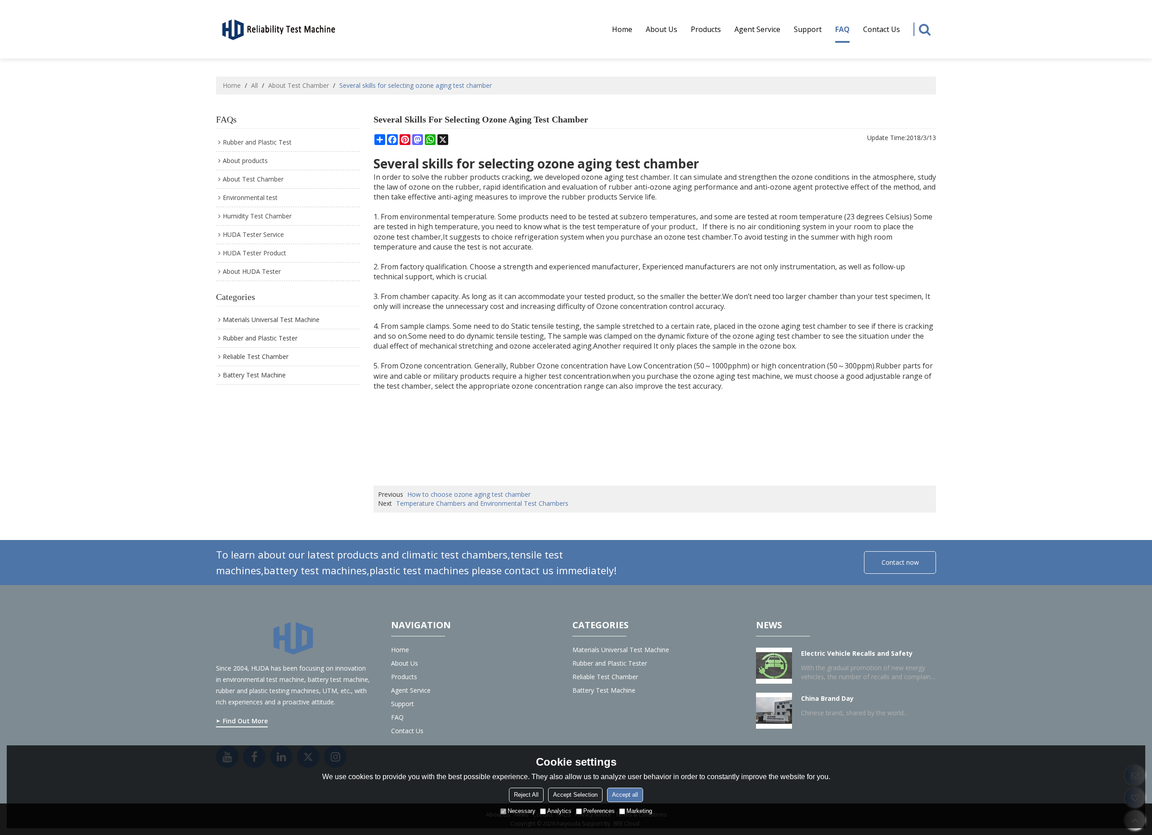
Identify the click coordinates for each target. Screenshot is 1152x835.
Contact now (900, 562)
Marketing (639, 811)
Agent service (757, 29)
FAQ (842, 29)
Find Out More (245, 721)
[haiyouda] (279, 28)
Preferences (599, 811)
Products (706, 29)
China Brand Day (827, 698)
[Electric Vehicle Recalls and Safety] (774, 666)
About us (661, 29)
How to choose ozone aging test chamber (469, 494)
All (254, 85)
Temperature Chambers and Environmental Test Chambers (482, 503)
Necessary (522, 811)
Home (622, 29)
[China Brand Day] (774, 711)
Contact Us (881, 29)
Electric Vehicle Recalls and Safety (857, 653)
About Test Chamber (298, 85)
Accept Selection (575, 794)
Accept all (625, 794)
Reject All (526, 794)
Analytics (559, 811)
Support (808, 29)
